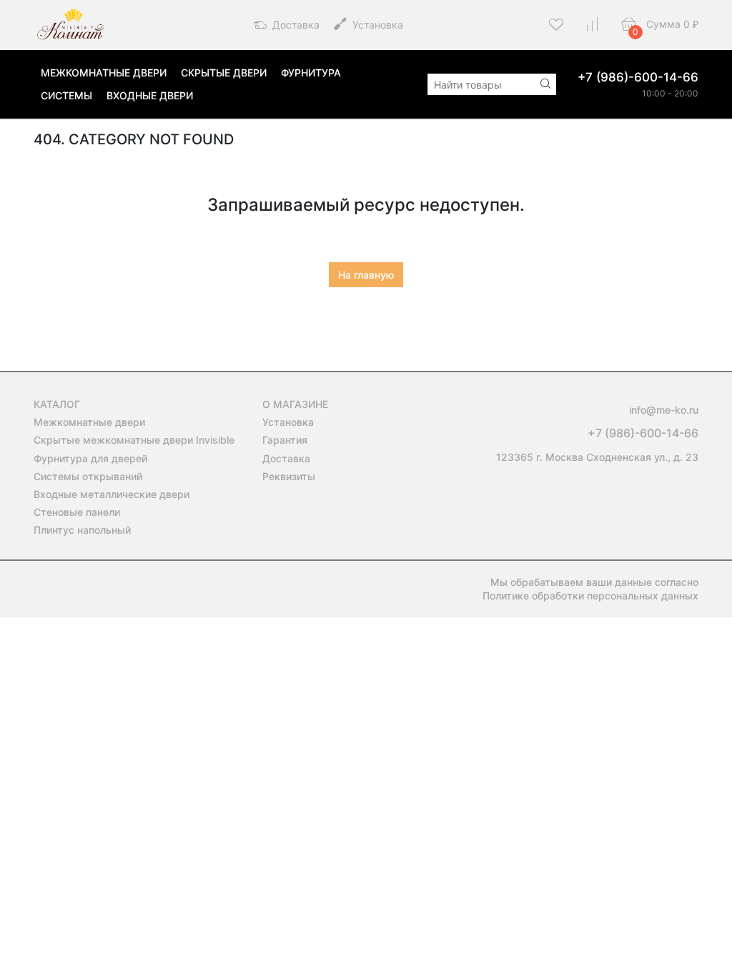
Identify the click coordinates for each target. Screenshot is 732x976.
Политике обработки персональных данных (590, 595)
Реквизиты (288, 476)
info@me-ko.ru (663, 410)
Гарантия (284, 440)
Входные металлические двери (111, 494)
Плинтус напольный (82, 530)
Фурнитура (311, 72)
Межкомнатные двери (104, 72)
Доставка (294, 25)
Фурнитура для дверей (90, 458)
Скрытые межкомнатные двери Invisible (134, 440)
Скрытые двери (224, 72)
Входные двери (150, 95)
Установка (376, 25)
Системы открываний (88, 476)
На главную (366, 275)
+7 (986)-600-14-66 (638, 77)
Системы (66, 95)
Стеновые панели (77, 512)
